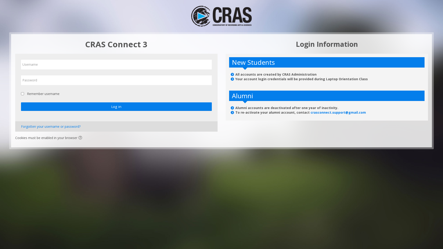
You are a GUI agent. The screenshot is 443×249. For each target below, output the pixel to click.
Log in (116, 106)
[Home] (221, 16)
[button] (81, 138)
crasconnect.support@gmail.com (338, 112)
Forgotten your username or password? (51, 126)
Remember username (43, 94)
